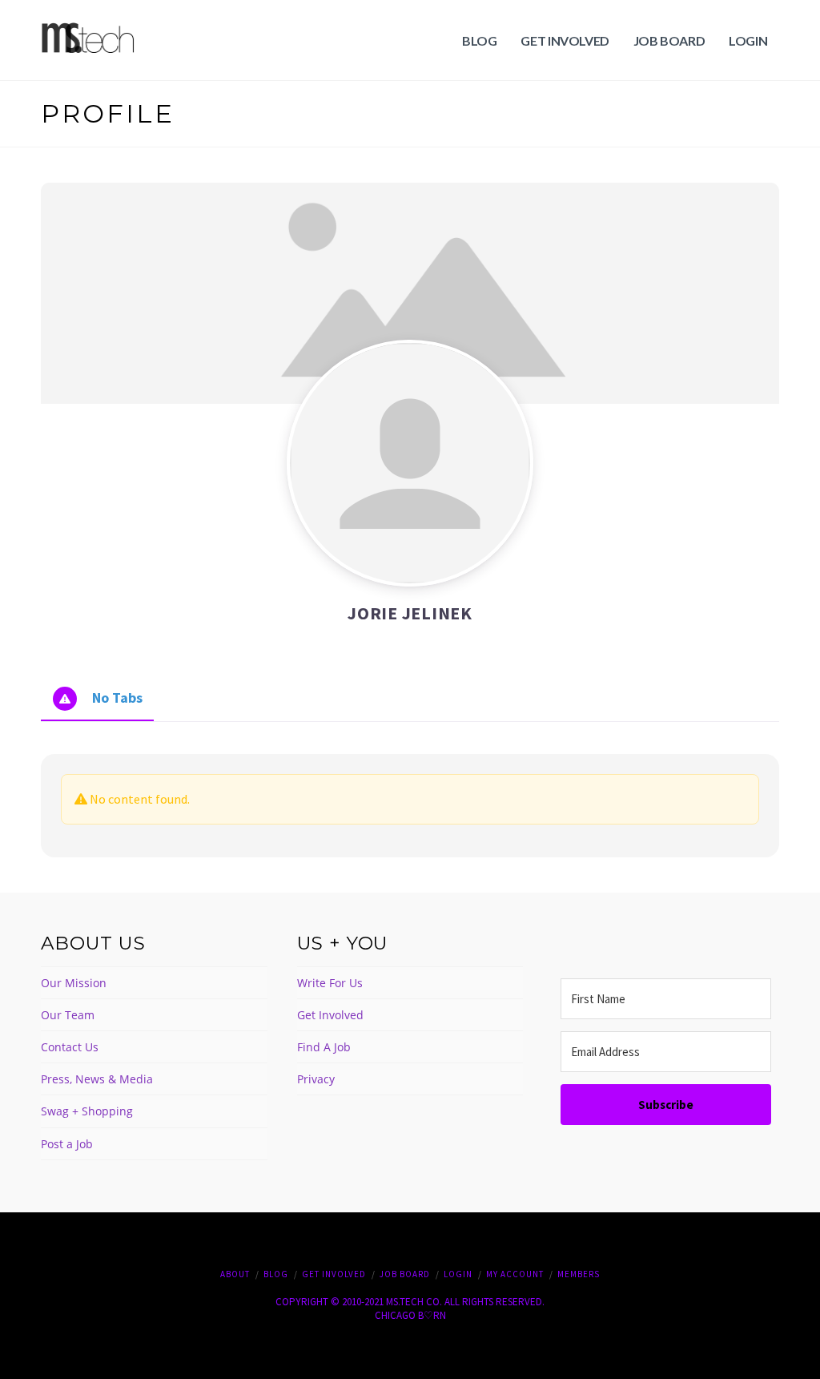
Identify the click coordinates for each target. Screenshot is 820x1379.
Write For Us (330, 982)
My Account (515, 1274)
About (235, 1274)
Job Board (405, 1274)
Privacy (316, 1079)
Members (578, 1274)
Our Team (67, 1014)
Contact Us (69, 1046)
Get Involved (330, 1014)
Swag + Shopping (87, 1111)
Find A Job (324, 1046)
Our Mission (74, 982)
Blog (275, 1274)
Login (458, 1274)
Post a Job (67, 1143)
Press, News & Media (97, 1079)
